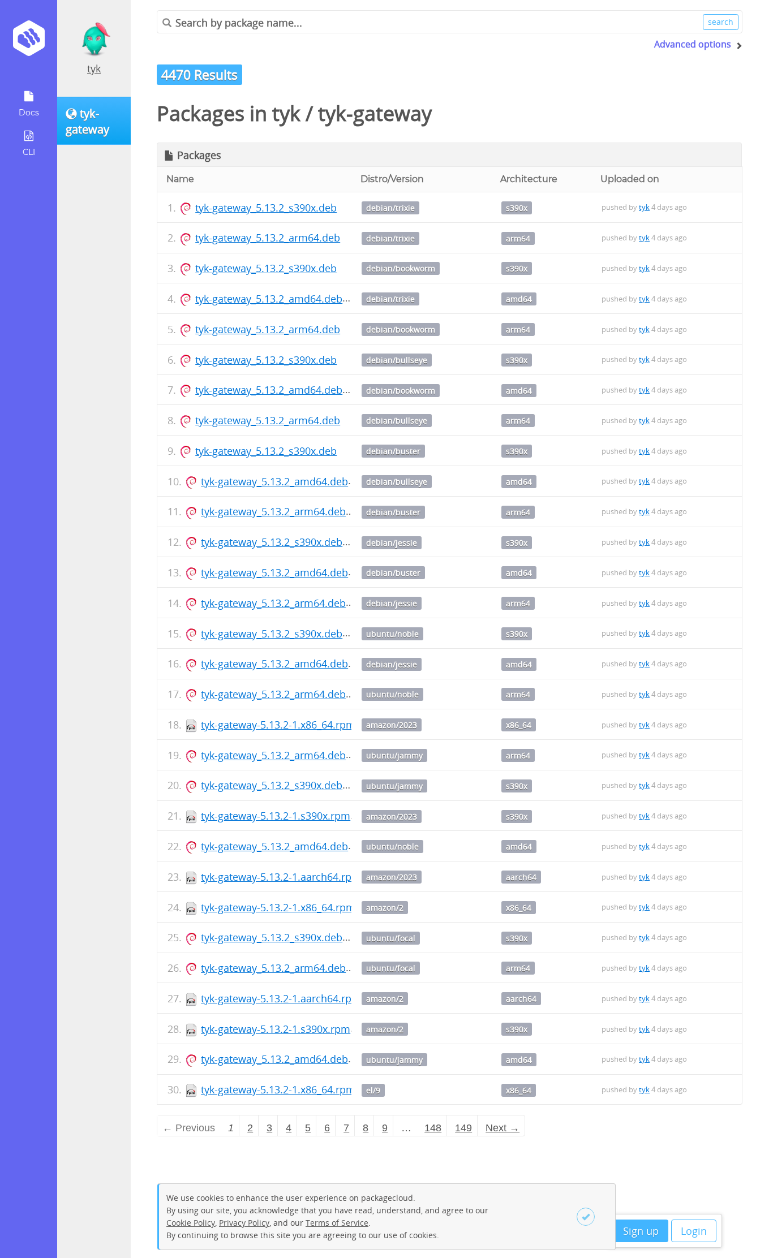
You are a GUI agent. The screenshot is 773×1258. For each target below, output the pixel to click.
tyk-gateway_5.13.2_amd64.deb (268, 298)
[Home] (28, 42)
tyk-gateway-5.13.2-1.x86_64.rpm (278, 724)
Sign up (641, 1231)
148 (432, 1128)
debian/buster (393, 451)
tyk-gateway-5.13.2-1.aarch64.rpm (281, 877)
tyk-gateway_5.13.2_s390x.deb (266, 207)
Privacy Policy (244, 1222)
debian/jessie (391, 542)
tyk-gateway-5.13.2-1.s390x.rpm (275, 815)
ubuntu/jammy (394, 755)
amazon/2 (384, 907)
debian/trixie (390, 208)
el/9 (373, 1090)
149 (463, 1128)
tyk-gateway (375, 113)
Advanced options (692, 44)
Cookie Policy (190, 1222)
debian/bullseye (396, 360)
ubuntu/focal (390, 938)
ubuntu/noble (392, 633)
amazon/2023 (391, 725)
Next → (502, 1128)
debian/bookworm (400, 268)
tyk (94, 68)
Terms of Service (337, 1222)
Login (694, 1231)
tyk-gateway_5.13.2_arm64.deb (267, 237)
